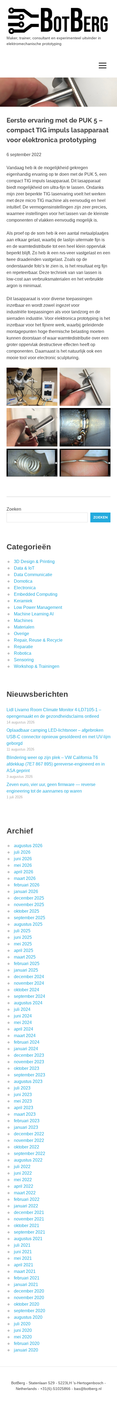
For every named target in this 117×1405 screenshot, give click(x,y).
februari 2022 (26, 1199)
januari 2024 (26, 1048)
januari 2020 (26, 1350)
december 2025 (29, 898)
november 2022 (29, 1140)
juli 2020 (22, 1323)
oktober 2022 (26, 1147)
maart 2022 (25, 1192)
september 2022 (29, 1153)
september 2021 (29, 1232)
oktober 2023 (26, 1068)
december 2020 (29, 1291)
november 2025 (29, 904)
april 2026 (23, 872)
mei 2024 (23, 1022)
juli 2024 (22, 1009)
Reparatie (23, 646)
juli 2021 (22, 1245)
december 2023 (29, 1055)
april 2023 (23, 1107)
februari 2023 (26, 1120)
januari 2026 (26, 891)
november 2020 (29, 1297)
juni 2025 (23, 937)
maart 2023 (25, 1114)
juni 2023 (23, 1094)
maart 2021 (25, 1271)
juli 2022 (22, 1166)
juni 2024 (23, 1016)
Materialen (24, 627)
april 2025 (23, 950)
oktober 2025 (26, 911)
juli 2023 (22, 1088)
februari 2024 (26, 1042)
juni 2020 (23, 1330)
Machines (23, 620)
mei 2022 (23, 1179)
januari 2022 (26, 1206)
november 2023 (29, 1061)
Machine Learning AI (34, 614)
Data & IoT (24, 568)
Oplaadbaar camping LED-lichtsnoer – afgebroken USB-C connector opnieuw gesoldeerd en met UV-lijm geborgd (58, 737)
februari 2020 (26, 1343)
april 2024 (23, 1029)
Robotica (22, 653)
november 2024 (29, 983)
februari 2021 (26, 1278)
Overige (21, 633)
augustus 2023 (28, 1081)
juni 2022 (23, 1173)
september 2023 (29, 1075)
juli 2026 (22, 852)
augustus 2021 (28, 1238)
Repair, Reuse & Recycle (38, 640)
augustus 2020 (28, 1317)
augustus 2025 (28, 924)
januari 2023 (26, 1127)
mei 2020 (23, 1337)
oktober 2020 (26, 1304)
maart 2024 (25, 1035)
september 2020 (29, 1310)
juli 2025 (22, 930)
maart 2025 (25, 957)
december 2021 (29, 1212)
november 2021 (29, 1219)
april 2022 (23, 1186)
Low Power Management (38, 607)
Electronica (25, 587)
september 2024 (29, 996)
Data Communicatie (33, 574)
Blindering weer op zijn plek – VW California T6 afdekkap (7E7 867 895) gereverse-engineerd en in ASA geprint (56, 764)
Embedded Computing (35, 594)
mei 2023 (23, 1101)
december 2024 (29, 976)
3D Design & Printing (34, 561)
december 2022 (29, 1134)
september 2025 (29, 917)
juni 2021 (23, 1251)
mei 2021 (23, 1258)
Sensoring (24, 659)
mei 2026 (23, 865)
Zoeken (14, 509)
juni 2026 (23, 858)
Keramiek (23, 601)
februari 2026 (26, 885)
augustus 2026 (28, 845)
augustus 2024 (28, 1003)
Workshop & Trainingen (36, 666)
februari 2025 (26, 963)
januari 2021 (26, 1284)
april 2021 (23, 1265)
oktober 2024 (26, 989)
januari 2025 (26, 970)
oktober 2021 (26, 1225)
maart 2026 (25, 878)
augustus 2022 (28, 1160)
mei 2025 (23, 944)
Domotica (23, 581)
